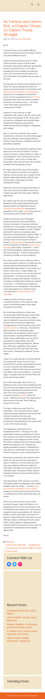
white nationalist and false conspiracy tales (20, 92)
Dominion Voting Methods (14, 208)
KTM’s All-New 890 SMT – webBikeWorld (23, 545)
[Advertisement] (22, 588)
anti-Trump (35, 97)
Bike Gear (10, 542)
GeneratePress (33, 695)
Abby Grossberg (17, 242)
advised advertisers (11, 328)
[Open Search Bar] (32, 4)
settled (26, 211)
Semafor (23, 395)
